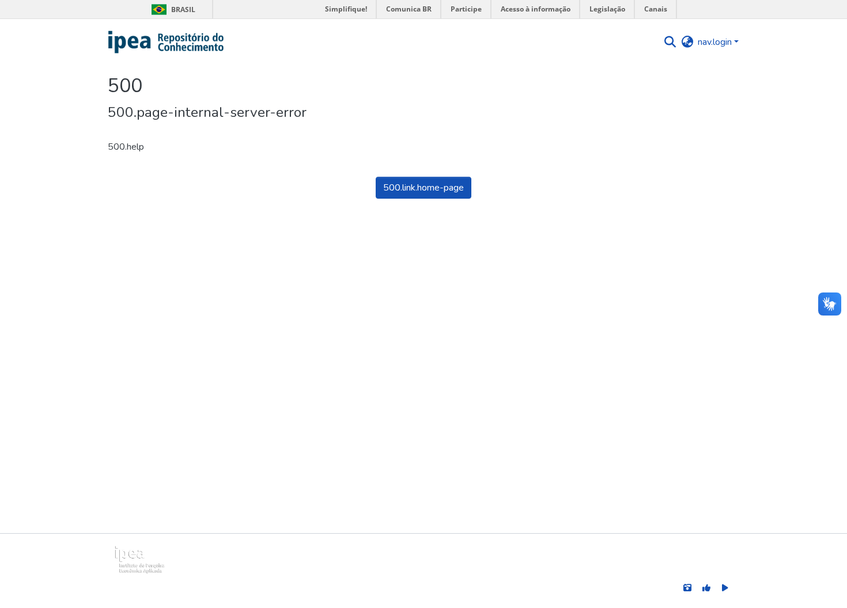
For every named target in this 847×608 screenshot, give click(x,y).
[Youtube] (725, 587)
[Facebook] (706, 587)
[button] (166, 42)
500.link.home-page (423, 187)
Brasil (171, 9)
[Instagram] (687, 587)
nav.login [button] (716, 42)
